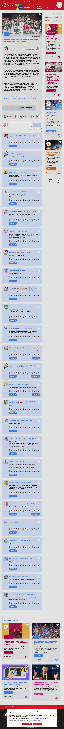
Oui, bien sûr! (27, 724)
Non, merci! (37, 724)
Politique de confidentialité (35, 718)
